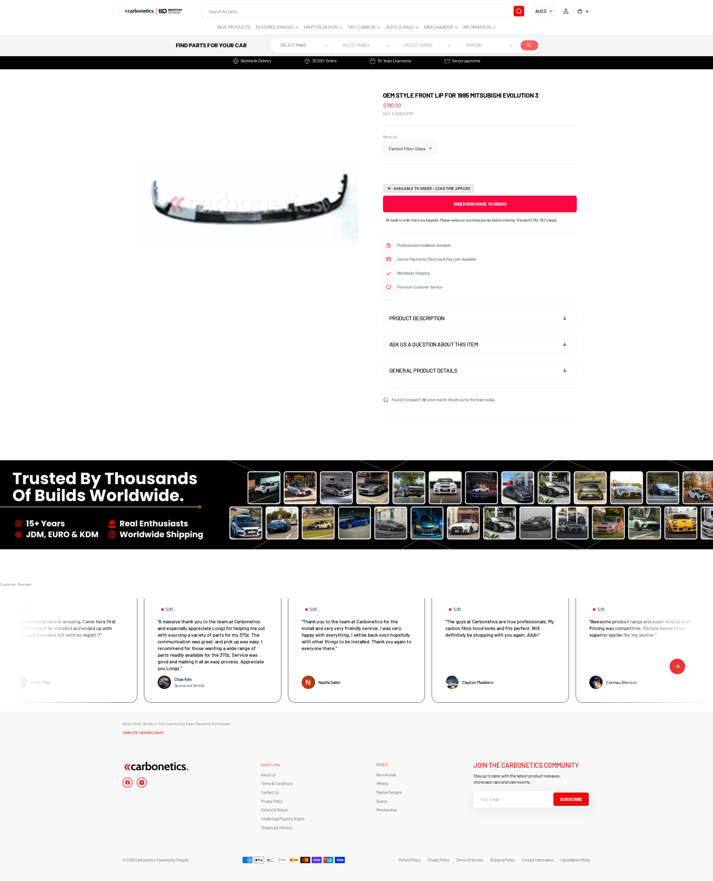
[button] (566, 11)
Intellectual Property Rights (282, 818)
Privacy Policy (272, 801)
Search (529, 45)
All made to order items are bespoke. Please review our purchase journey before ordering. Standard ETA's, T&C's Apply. (471, 220)
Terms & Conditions (277, 783)
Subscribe (571, 799)
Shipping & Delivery (276, 827)
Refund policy (410, 860)
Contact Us (270, 792)
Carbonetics (145, 860)
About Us (268, 774)
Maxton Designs (389, 792)
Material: (390, 137)
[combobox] (364, 11)
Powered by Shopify (173, 860)
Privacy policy (438, 860)
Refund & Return (274, 810)
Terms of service (469, 860)
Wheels (382, 783)
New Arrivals (386, 774)
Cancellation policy (575, 860)
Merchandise (386, 810)
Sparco (381, 801)
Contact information (537, 860)
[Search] (519, 11)
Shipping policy (502, 860)
